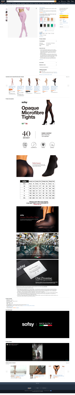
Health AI (5, 3)
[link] (12, 87)
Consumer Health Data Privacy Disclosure (38, 390)
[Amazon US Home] (29, 388)
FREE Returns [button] (41, 16)
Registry (52, 3)
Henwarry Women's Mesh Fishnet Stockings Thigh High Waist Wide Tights (58, 375)
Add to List (61, 26)
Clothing (16, 5)
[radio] (6, 10)
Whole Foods (32, 3)
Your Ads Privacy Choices (47, 390)
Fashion (48, 3)
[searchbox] (31, 1)
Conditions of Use (27, 390)
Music (54, 3)
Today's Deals (36, 3)
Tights (23, 5)
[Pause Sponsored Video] (25, 372)
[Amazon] (3, 1)
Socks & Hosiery (20, 5)
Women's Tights (11, 306)
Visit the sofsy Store (42, 7)
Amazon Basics (14, 3)
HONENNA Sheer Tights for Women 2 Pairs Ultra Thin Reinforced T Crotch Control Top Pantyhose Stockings (39, 375)
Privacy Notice (31, 390)
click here (27, 304)
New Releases (23, 3)
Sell (46, 3)
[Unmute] (68, 360)
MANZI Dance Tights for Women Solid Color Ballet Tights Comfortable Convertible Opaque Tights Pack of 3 (20, 375)
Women (14, 5)
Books (40, 3)
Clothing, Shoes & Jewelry (9, 5)
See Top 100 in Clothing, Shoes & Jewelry (28, 305)
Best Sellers (18, 3)
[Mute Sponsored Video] (25, 373)
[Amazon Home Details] (60, 3)
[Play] (6, 360)
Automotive (68, 3)
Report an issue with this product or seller (46, 74)
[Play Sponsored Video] (37, 369)
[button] (2, 3)
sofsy (63, 20)
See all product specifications (44, 67)
